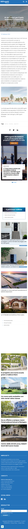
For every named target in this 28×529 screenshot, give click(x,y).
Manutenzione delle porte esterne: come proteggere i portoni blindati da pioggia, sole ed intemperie (13, 241)
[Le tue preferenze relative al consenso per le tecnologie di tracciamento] (2, 526)
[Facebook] (2, 499)
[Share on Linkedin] (17, 130)
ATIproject (4, 114)
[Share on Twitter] (13, 130)
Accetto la (4, 512)
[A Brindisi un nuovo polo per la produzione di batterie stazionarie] (14, 279)
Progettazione (7, 322)
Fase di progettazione (9, 215)
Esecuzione (6, 325)
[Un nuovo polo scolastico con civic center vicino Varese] (14, 385)
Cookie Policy (21, 523)
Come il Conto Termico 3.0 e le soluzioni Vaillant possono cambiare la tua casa (12, 266)
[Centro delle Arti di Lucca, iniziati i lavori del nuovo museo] (14, 432)
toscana (11, 123)
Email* (2, 508)
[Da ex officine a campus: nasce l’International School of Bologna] (14, 409)
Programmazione (8, 320)
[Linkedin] (5, 499)
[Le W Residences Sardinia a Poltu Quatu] (14, 304)
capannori (16, 123)
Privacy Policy (10, 512)
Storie (6, 166)
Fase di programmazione (10, 212)
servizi (6, 123)
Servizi (16, 112)
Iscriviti (5, 515)
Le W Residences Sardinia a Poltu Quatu (12, 315)
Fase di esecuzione (8, 217)
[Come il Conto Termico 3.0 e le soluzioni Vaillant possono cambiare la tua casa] (14, 255)
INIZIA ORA (14, 143)
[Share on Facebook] (10, 130)
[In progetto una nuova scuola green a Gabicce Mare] (14, 361)
